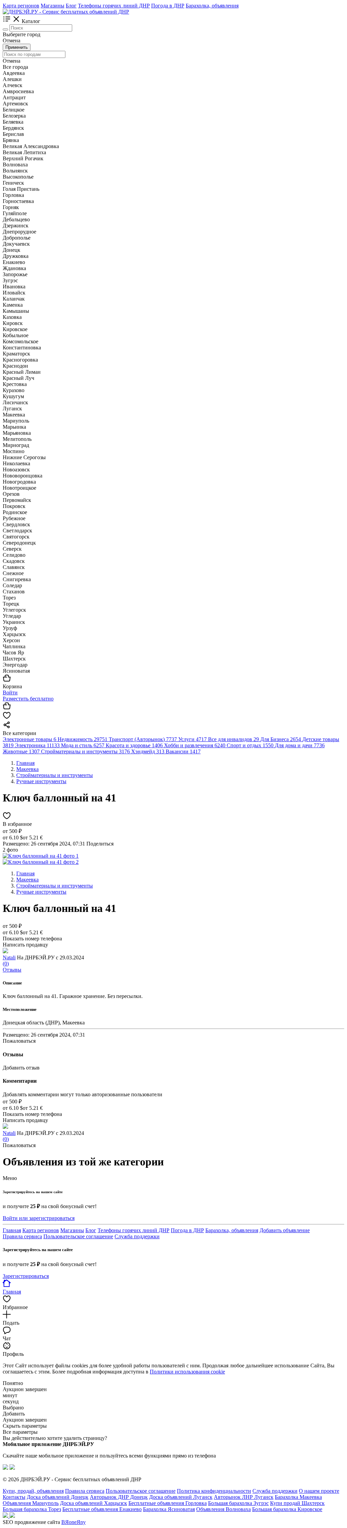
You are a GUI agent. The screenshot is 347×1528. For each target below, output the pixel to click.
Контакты (14, 1497)
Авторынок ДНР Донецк (119, 1497)
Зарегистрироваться (26, 1276)
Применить (16, 47)
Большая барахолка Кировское (287, 1509)
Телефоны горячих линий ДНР (114, 5)
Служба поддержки (137, 1236)
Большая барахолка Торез (32, 1509)
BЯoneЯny (73, 1522)
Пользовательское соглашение (78, 1236)
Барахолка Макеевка (298, 1497)
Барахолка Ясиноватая (169, 1509)
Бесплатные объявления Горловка (167, 1503)
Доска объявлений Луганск (180, 1497)
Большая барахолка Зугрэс (238, 1503)
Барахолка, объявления (212, 5)
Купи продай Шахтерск (297, 1503)
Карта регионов (21, 5)
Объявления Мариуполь (31, 1503)
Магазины (52, 5)
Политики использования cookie (187, 1371)
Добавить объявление (285, 1230)
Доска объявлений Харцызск (93, 1503)
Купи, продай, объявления (33, 1491)
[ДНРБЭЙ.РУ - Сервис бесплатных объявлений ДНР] (66, 12)
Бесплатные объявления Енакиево (102, 1509)
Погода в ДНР (167, 5)
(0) (6, 963)
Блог (71, 5)
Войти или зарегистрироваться (39, 1218)
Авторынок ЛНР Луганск (243, 1497)
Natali (9, 957)
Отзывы (12, 970)
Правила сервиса (22, 1236)
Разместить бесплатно (28, 698)
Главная (12, 1230)
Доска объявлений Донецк (57, 1497)
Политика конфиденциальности (214, 1491)
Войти (10, 692)
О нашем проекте (319, 1491)
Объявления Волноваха (223, 1509)
